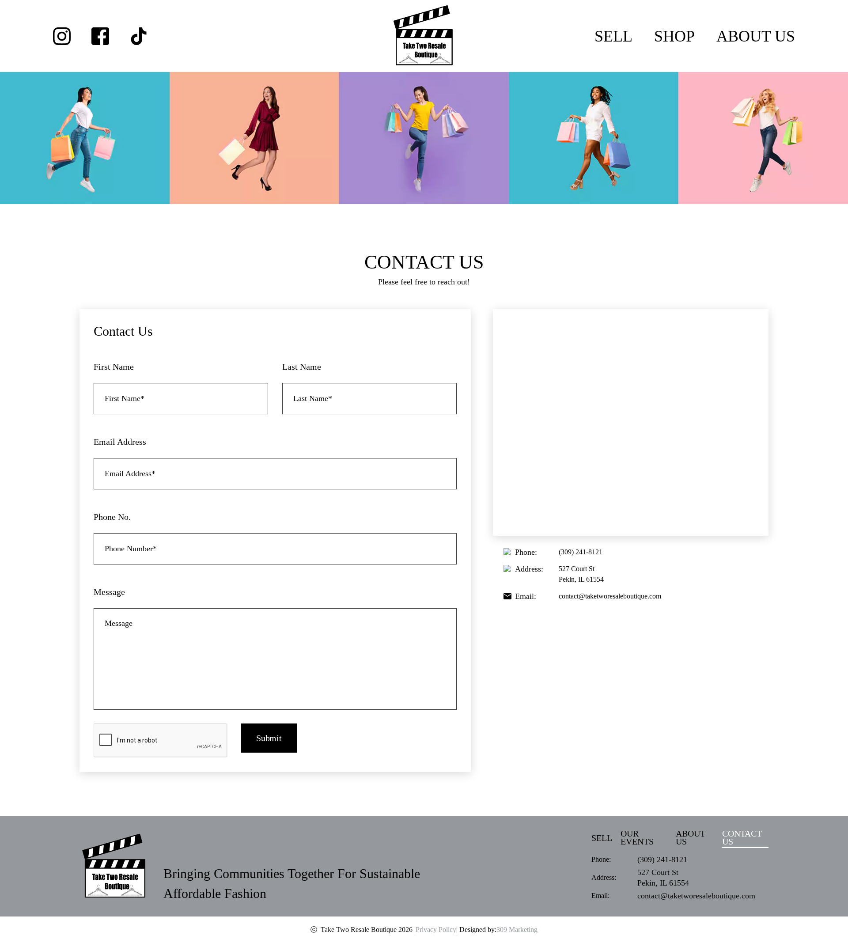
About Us (755, 36)
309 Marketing (517, 929)
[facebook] (100, 36)
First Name (114, 366)
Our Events (637, 837)
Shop (674, 36)
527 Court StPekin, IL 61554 (581, 574)
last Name (301, 366)
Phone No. (112, 517)
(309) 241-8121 (580, 552)
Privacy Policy (436, 929)
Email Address (120, 442)
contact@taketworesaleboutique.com (610, 596)
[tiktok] (139, 36)
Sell (613, 36)
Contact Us (742, 837)
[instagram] (62, 36)
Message (109, 592)
